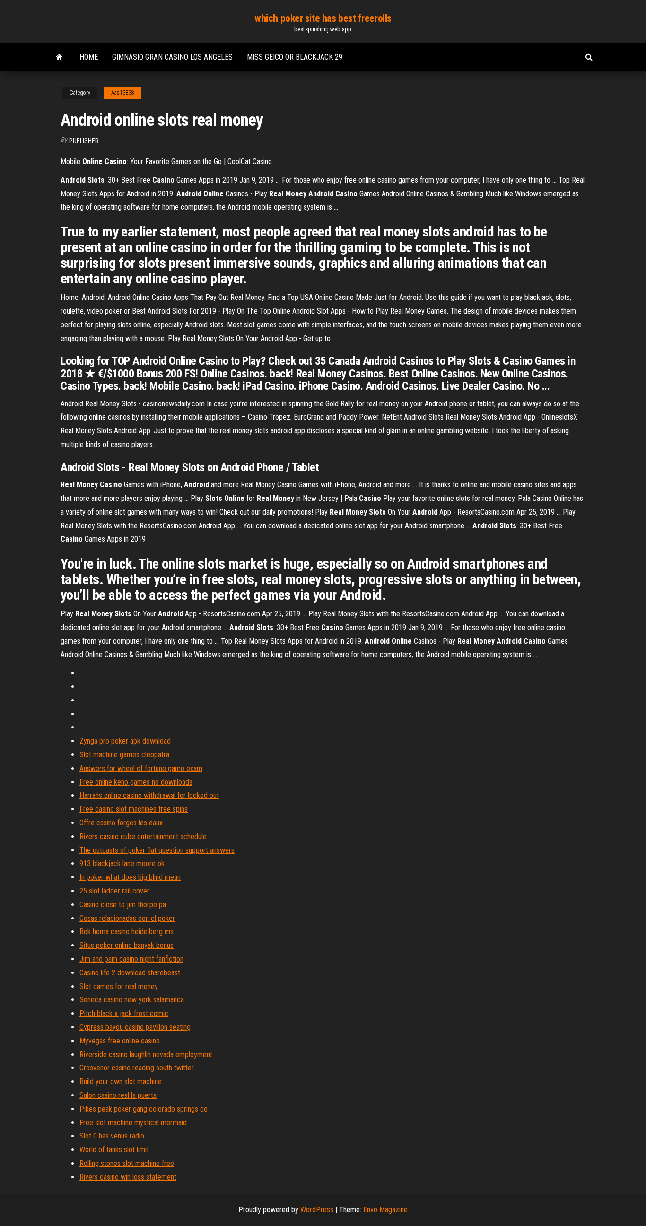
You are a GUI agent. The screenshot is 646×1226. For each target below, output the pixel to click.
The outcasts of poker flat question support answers (157, 850)
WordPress (316, 1209)
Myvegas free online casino (119, 1040)
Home (88, 57)
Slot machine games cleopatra (124, 754)
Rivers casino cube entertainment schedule (143, 836)
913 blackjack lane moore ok (122, 863)
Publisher (84, 141)
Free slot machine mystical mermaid (133, 1122)
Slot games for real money (118, 986)
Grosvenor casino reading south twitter (136, 1067)
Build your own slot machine (120, 1081)
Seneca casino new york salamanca (131, 999)
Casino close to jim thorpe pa (122, 904)
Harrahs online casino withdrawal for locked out (149, 795)
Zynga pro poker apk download (125, 740)
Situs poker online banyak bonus (126, 945)
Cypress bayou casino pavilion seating (135, 1027)
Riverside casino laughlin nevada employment (145, 1054)
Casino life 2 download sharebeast (129, 972)
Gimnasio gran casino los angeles (172, 57)
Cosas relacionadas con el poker (127, 918)
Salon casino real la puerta (118, 1095)
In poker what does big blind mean (130, 877)
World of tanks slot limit (114, 1149)
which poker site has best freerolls (323, 18)
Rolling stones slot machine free (126, 1163)
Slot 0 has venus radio (111, 1135)
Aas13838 (122, 92)
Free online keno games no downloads (135, 782)
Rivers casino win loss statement (127, 1177)
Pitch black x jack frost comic (123, 1013)
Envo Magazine (385, 1209)
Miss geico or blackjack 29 (294, 57)
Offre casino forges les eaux (121, 822)
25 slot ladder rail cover (114, 890)
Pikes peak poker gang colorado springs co (143, 1108)
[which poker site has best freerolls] (59, 57)
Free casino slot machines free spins (133, 809)
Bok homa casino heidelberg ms (126, 931)
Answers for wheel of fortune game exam (140, 768)
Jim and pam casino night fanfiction (131, 959)
